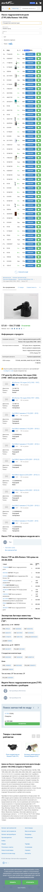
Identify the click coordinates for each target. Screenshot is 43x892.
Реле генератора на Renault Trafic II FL (12, 755)
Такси (5, 44)
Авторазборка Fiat (15, 698)
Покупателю (29, 837)
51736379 (8, 637)
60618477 (8, 649)
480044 (11, 669)
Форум (4, 844)
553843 (9, 641)
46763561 (31, 633)
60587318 (31, 657)
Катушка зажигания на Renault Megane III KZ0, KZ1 (32, 755)
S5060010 (32, 665)
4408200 (8, 665)
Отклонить (30, 882)
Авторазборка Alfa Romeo (17, 691)
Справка (27, 850)
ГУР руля (10, 572)
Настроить (21, 887)
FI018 (8, 106)
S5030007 (9, 58)
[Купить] (38, 54)
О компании (28, 847)
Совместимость (31, 287)
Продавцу (28, 834)
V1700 (9, 713)
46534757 (8, 633)
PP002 (8, 235)
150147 (9, 239)
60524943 (8, 657)
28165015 (9, 101)
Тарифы (27, 844)
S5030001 (10, 677)
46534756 (30, 629)
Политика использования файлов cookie (21, 877)
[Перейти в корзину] (40, 3)
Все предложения (9, 287)
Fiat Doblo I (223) (10, 547)
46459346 (9, 123)
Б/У (5, 37)
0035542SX (34, 637)
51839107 (9, 145)
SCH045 (9, 80)
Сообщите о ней (8, 371)
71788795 (9, 63)
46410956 (9, 93)
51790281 (9, 67)
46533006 (18, 629)
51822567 (9, 88)
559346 (9, 71)
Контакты (28, 853)
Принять (13, 882)
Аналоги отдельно (9, 40)
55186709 (9, 149)
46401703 (9, 97)
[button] (33, 3)
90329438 (19, 665)
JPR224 (7, 629)
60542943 (19, 657)
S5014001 (22, 649)
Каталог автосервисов (9, 831)
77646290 (9, 54)
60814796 (19, 637)
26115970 (9, 76)
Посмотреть (22, 723)
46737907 (19, 633)
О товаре (21, 287)
